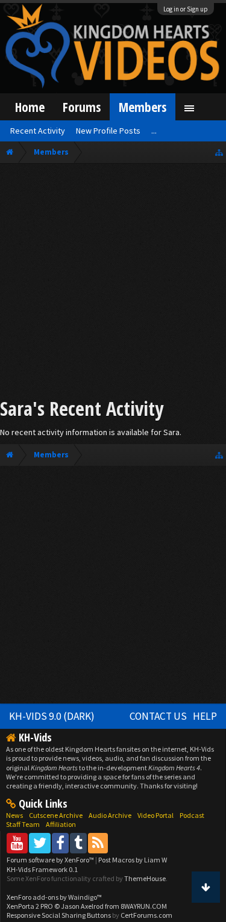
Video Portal (155, 815)
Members (142, 107)
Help (205, 716)
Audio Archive (110, 815)
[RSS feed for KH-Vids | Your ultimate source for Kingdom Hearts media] (98, 843)
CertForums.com (146, 915)
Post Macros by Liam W (132, 859)
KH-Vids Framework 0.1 (42, 869)
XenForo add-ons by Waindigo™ (54, 897)
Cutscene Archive (56, 815)
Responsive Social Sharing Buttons (59, 915)
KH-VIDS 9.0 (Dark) (52, 716)
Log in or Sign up (185, 9)
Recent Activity (37, 130)
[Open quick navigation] (219, 152)
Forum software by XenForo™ (51, 859)
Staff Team (23, 824)
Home (30, 107)
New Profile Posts (108, 130)
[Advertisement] (113, 282)
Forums (82, 107)
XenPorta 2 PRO (30, 906)
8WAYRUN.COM (144, 906)
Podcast (192, 815)
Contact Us (158, 716)
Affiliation (61, 824)
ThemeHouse (145, 878)
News (14, 815)
